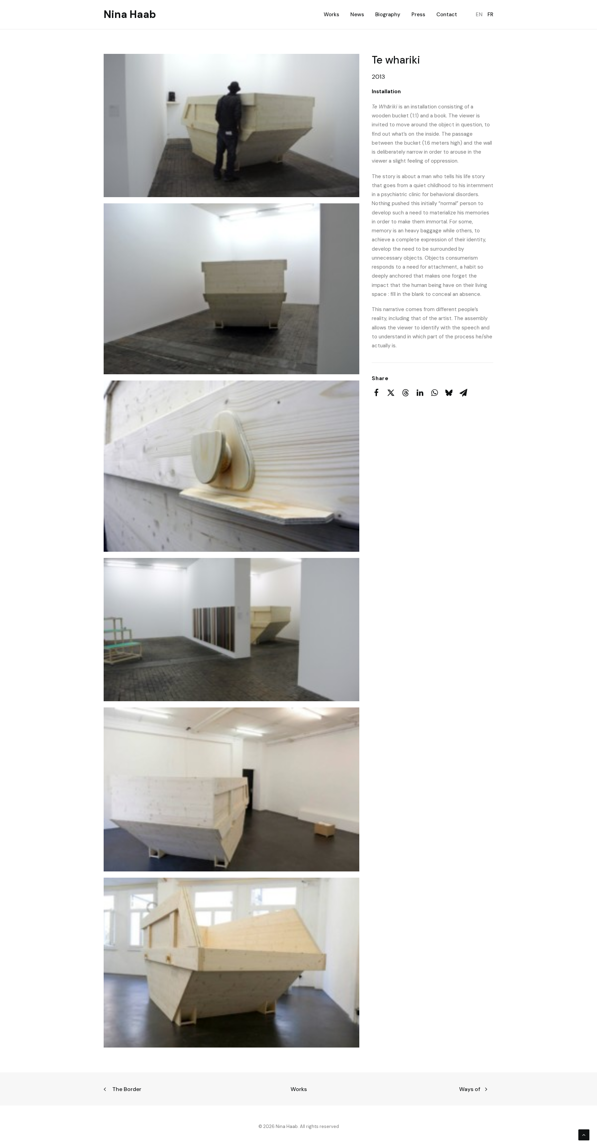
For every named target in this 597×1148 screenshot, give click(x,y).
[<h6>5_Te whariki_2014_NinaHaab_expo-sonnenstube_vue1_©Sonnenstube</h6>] (231, 789)
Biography (387, 14)
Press (418, 14)
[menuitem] (334, 14)
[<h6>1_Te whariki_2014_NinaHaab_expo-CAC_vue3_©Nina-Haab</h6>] (231, 125)
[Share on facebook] (376, 392)
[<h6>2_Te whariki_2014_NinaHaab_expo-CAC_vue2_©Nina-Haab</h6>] (231, 289)
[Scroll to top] (583, 1134)
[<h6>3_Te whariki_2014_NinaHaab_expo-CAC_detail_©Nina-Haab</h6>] (231, 466)
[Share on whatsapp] (434, 392)
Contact (446, 14)
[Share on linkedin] (420, 392)
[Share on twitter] (391, 392)
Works (331, 14)
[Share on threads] (405, 392)
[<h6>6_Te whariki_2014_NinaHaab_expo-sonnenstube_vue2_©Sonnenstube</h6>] (231, 963)
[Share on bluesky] (449, 392)
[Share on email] (463, 392)
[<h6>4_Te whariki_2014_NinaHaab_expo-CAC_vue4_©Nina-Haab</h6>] (231, 629)
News (357, 14)
